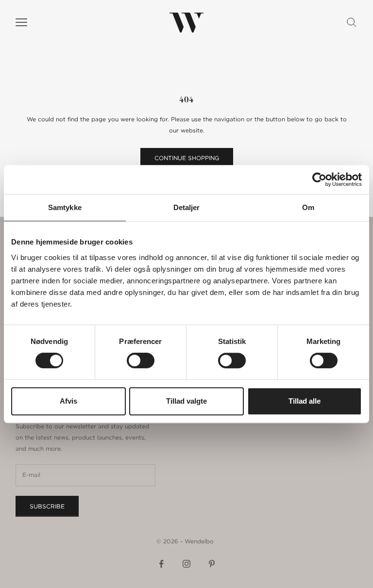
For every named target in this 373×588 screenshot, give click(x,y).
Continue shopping (186, 158)
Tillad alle (304, 401)
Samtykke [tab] (65, 207)
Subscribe (47, 506)
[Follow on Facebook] (161, 564)
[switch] (140, 360)
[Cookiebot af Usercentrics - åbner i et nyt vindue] (319, 179)
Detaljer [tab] (186, 207)
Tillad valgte (186, 401)
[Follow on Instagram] (186, 564)
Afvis (68, 401)
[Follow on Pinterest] (212, 564)
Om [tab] (308, 207)
